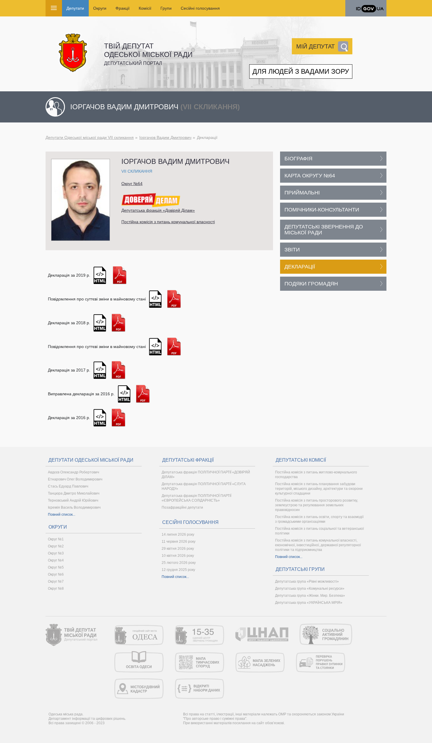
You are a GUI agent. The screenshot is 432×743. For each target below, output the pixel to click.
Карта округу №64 (309, 176)
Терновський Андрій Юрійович (73, 500)
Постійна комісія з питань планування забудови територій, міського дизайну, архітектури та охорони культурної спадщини (319, 488)
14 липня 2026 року (178, 534)
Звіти (292, 250)
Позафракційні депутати (182, 507)
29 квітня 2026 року (178, 549)
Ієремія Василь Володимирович (74, 507)
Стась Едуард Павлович (68, 486)
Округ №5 (56, 567)
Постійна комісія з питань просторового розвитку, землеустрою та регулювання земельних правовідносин (316, 505)
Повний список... (61, 514)
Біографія (298, 159)
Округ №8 (56, 588)
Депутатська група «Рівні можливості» (307, 581)
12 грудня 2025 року (178, 570)
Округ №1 (56, 539)
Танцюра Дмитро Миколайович (73, 493)
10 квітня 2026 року (178, 556)
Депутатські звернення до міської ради (323, 230)
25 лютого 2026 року (179, 563)
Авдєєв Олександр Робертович (73, 472)
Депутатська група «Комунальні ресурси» (309, 588)
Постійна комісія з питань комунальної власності (168, 221)
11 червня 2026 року (178, 541)
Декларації (299, 267)
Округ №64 (132, 183)
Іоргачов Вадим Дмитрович (165, 137)
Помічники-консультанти (321, 210)
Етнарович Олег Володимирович (75, 479)
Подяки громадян (311, 284)
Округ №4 (56, 560)
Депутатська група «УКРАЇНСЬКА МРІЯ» (308, 603)
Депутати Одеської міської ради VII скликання (90, 137)
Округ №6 (56, 574)
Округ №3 (56, 553)
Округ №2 (56, 546)
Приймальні (302, 193)
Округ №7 (56, 581)
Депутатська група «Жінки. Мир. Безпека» (310, 596)
